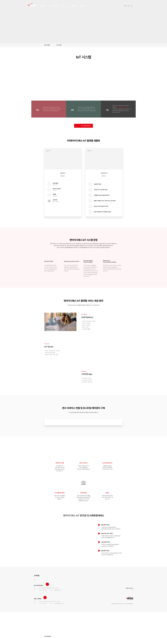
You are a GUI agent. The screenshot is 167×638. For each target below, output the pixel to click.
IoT (89, 6)
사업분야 (42, 6)
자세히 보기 (62, 176)
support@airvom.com (58, 603)
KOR (122, 5)
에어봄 (82, 6)
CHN (128, 5)
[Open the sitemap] (138, 5)
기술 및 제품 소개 (53, 6)
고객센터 (73, 6)
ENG (125, 5)
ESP (131, 5)
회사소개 (65, 6)
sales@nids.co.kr (57, 590)
